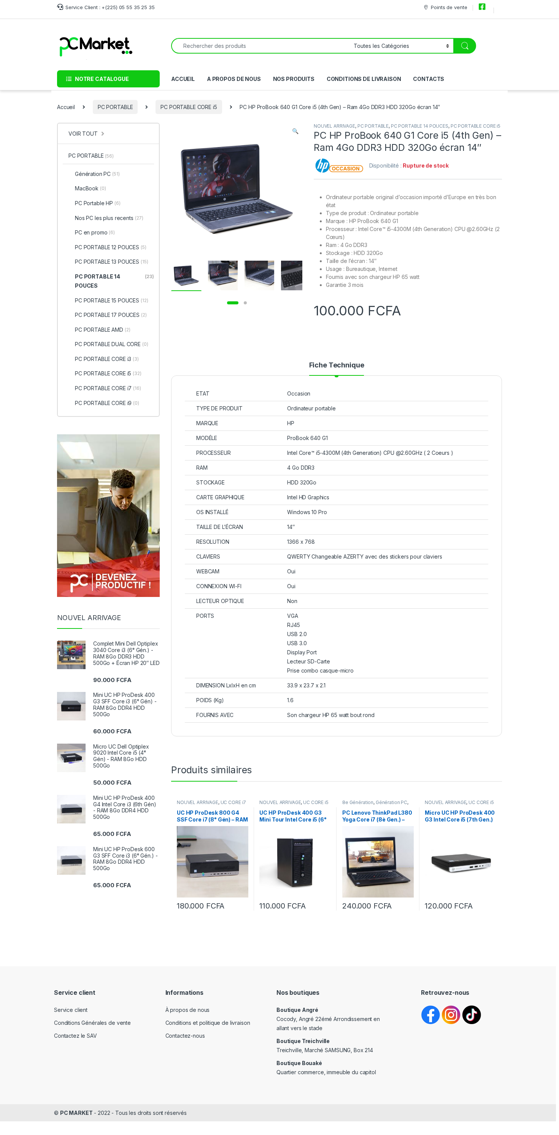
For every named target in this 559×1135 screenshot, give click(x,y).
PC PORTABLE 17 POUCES (111, 315)
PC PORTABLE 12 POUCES (110, 247)
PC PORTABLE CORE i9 (107, 403)
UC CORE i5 (316, 802)
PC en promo (95, 232)
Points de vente (449, 7)
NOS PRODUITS (293, 79)
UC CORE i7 (233, 802)
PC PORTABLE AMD (102, 329)
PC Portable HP (98, 203)
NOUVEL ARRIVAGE (334, 126)
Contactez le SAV (75, 1035)
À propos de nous (187, 1010)
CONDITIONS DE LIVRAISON (364, 79)
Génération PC (391, 802)
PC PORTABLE (115, 107)
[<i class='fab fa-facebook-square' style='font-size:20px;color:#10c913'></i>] (483, 7)
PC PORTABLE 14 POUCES (419, 126)
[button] (295, 131)
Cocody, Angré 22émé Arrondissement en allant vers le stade (328, 1019)
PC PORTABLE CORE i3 (107, 359)
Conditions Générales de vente (92, 1022)
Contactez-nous (185, 1035)
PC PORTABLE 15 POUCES (111, 300)
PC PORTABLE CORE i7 (108, 388)
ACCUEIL (183, 79)
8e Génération (357, 802)
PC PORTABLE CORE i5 (188, 107)
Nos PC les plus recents (109, 218)
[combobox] (260, 46)
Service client (70, 1010)
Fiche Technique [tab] (336, 365)
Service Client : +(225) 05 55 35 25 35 (110, 7)
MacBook (90, 188)
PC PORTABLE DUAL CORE (111, 344)
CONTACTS (428, 79)
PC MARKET (76, 1113)
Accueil (66, 107)
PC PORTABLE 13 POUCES (111, 261)
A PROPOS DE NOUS (234, 79)
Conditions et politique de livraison (207, 1022)
